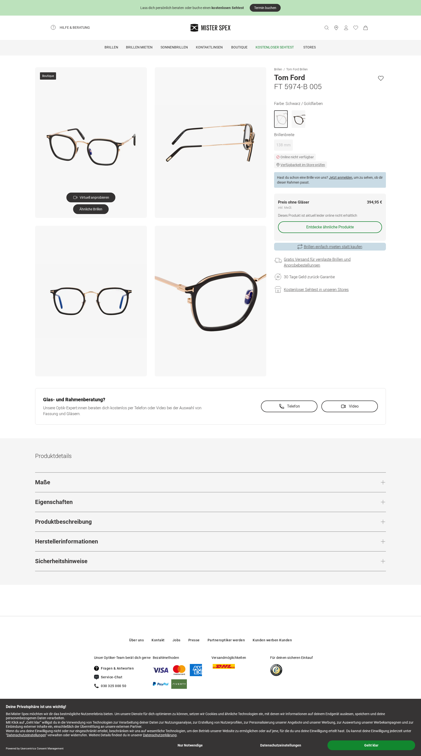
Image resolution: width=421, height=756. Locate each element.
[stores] (336, 28)
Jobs (176, 640)
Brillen (111, 47)
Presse (194, 640)
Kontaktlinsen (209, 47)
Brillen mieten (139, 47)
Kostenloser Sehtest (275, 47)
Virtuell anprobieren (94, 197)
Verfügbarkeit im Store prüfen (302, 165)
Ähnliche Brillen (90, 209)
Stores (309, 47)
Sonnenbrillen (174, 47)
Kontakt (158, 640)
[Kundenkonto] (346, 28)
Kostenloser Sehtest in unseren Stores (316, 289)
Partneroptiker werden (226, 640)
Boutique (239, 47)
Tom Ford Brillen (297, 69)
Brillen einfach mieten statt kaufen (333, 246)
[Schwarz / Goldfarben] (281, 119)
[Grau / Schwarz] (298, 119)
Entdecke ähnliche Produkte (330, 227)
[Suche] (326, 27)
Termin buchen (265, 8)
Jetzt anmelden (340, 177)
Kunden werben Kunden (272, 640)
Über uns (136, 640)
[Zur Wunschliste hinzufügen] (381, 78)
